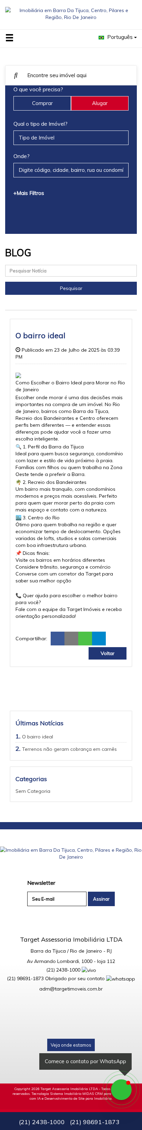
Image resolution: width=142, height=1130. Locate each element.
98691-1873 (25, 978)
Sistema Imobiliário (65, 1093)
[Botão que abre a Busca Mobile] (16, 75)
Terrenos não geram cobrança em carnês (69, 749)
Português (120, 37)
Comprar (42, 103)
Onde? (21, 156)
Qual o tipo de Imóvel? (40, 123)
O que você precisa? (38, 89)
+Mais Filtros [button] (28, 193)
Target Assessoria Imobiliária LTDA (69, 1089)
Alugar (100, 103)
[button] (13, 38)
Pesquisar (71, 288)
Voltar (107, 653)
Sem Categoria (33, 791)
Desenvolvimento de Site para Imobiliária (78, 1098)
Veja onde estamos (71, 1045)
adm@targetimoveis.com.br (71, 989)
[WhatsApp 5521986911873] (121, 1089)
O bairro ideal (37, 737)
